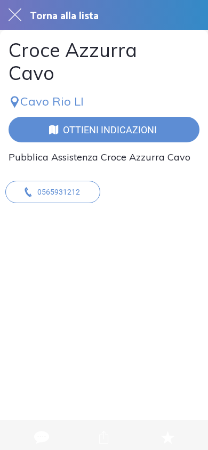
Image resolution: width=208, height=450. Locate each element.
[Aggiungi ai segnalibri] (167, 437)
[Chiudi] (15, 15)
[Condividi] (104, 437)
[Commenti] (40, 437)
